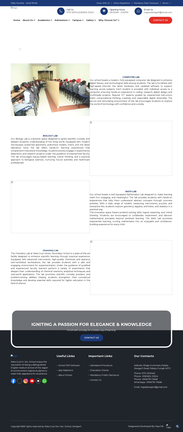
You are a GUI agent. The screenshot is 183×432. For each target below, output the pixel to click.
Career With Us (103, 3)
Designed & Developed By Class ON (145, 426)
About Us (28, 20)
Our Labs (27, 49)
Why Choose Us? (108, 20)
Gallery (90, 20)
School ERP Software (69, 365)
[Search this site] (177, 426)
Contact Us (91, 337)
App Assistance (65, 370)
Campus (77, 20)
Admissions (61, 20)
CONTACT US (160, 20)
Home (16, 20)
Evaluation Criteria (99, 370)
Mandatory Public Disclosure (146, 3)
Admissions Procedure (101, 365)
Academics (44, 20)
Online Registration (121, 3)
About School (65, 375)
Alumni (165, 3)
